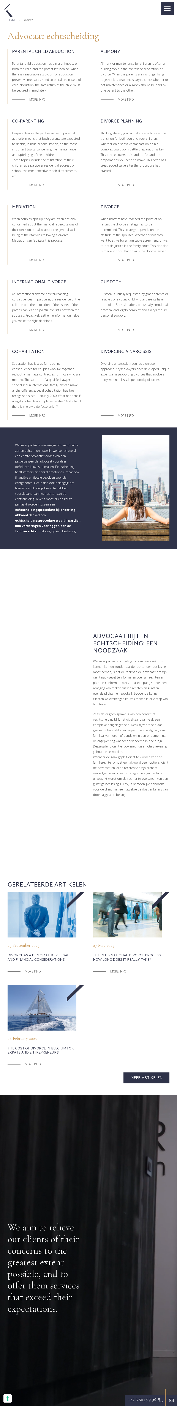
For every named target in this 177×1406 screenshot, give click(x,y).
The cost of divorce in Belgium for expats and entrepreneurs (41, 1051)
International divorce (39, 282)
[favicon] (8, 8)
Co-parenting (28, 121)
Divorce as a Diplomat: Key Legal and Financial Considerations (38, 958)
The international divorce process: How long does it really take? (127, 958)
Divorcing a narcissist (127, 352)
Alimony (110, 52)
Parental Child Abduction (43, 52)
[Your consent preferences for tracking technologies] (7, 1398)
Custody (111, 282)
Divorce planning (121, 121)
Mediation (24, 207)
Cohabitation (28, 352)
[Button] (171, 1400)
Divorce (110, 207)
